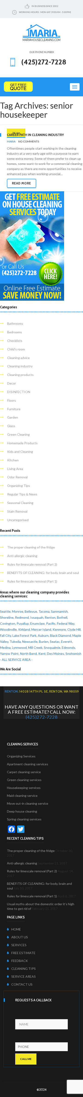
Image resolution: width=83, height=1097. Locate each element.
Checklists (14, 341)
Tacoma (44, 611)
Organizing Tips (18, 486)
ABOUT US (19, 937)
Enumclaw (37, 623)
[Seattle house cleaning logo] (41, 32)
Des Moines (55, 654)
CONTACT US (22, 984)
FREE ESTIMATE (23, 953)
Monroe (17, 611)
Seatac (55, 641)
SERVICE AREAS (23, 976)
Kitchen (13, 460)
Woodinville (8, 629)
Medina (5, 647)
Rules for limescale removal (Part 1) (32, 581)
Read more (21, 183)
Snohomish (73, 654)
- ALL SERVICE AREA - (16, 660)
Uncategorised (18, 520)
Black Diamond (60, 635)
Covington (7, 623)
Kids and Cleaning (20, 452)
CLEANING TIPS (23, 969)
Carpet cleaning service (24, 772)
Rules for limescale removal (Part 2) (32, 564)
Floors (11, 400)
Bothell (62, 617)
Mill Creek (35, 647)
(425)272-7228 (42, 717)
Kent (42, 654)
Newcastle (30, 641)
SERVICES (19, 945)
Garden (12, 417)
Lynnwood (19, 647)
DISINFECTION (18, 392)
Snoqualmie (52, 647)
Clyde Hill (74, 629)
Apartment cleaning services (27, 764)
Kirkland (24, 629)
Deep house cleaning (22, 811)
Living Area (15, 469)
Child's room (16, 349)
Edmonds (68, 647)
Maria (11, 141)
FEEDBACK (19, 961)
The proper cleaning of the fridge (31, 547)
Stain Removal (17, 511)
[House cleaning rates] (41, 87)
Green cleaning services (24, 780)
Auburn (43, 635)
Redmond (22, 617)
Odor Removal (17, 477)
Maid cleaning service (22, 796)
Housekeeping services (24, 788)
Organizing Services (21, 756)
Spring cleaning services (24, 819)
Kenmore (59, 629)
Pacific (51, 623)
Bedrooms (14, 332)
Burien (43, 641)
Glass (11, 426)
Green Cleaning (18, 434)
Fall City (5, 635)
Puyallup (23, 623)
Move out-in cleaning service (27, 803)
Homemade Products (22, 443)
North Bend (28, 654)
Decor (11, 383)
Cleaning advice (18, 358)
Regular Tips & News (22, 494)
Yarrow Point (9, 654)
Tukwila (15, 641)
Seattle (5, 611)
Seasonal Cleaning (20, 503)
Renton (50, 617)
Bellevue (31, 611)
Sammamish (59, 611)
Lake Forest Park (24, 635)
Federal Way (65, 623)
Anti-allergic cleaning (22, 556)
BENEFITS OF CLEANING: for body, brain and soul (43, 573)
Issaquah (36, 617)
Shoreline (7, 617)
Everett (66, 641)
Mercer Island (41, 629)
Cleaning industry (20, 366)
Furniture (14, 409)
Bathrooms (15, 323)
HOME (16, 929)
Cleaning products (20, 375)
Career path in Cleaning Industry (35, 135)
